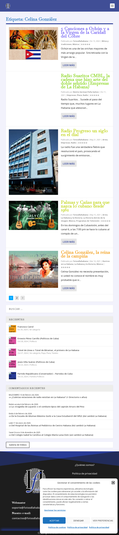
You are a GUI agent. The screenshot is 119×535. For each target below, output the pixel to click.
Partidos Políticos (37, 376)
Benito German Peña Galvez (86, 92)
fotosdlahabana (80, 41)
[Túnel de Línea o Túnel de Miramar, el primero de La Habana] (12, 352)
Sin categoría (34, 329)
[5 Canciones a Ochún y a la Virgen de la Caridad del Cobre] (33, 43)
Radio (85, 95)
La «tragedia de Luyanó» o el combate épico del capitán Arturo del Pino (47, 406)
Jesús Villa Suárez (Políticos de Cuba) (36, 362)
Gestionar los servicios (55, 510)
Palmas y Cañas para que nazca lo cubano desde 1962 (85, 206)
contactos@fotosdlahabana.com (32, 518)
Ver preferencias (103, 520)
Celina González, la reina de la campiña (85, 254)
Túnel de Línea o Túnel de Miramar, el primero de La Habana (48, 350)
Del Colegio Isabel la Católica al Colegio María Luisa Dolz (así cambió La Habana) (52, 435)
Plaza (79, 95)
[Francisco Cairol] (12, 328)
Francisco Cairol (26, 326)
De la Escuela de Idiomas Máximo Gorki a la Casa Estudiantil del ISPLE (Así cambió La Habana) (59, 416)
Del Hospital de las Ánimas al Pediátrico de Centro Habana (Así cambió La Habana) (53, 425)
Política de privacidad (77, 527)
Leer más (69, 65)
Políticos (33, 341)
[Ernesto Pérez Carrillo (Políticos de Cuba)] (12, 340)
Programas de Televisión (87, 221)
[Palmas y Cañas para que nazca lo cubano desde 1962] (33, 215)
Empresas (71, 95)
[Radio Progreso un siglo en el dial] (33, 162)
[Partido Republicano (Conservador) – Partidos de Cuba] (12, 375)
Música (76, 44)
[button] (113, 482)
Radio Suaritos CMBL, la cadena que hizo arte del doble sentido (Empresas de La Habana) (85, 81)
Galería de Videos (18, 444)
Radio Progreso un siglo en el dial (84, 132)
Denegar (78, 520)
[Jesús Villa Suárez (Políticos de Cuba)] (12, 364)
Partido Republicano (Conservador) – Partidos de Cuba (45, 373)
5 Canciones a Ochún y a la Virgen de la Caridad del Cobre (85, 32)
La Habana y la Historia (71, 218)
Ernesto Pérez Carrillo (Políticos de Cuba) (38, 338)
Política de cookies (57, 527)
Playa (43, 353)
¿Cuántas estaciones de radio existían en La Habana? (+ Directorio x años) (49, 397)
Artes (105, 139)
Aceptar (54, 520)
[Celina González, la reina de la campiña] (33, 269)
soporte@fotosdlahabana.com (31, 507)
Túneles (55, 353)
